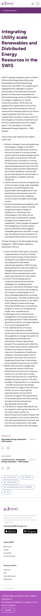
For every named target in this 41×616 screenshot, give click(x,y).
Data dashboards (10, 576)
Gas (5, 573)
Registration (8, 579)
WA (8, 492)
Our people (7, 553)
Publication (12, 482)
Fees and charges (9, 556)
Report (28, 477)
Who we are (7, 547)
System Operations (10, 10)
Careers (6, 550)
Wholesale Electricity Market (19, 487)
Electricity (11, 477)
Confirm (8, 610)
